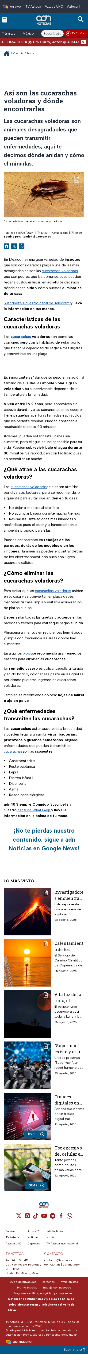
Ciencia (18, 53)
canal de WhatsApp (34, 810)
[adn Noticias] (44, 20)
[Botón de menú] (4, 19)
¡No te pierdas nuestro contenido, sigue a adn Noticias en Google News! (44, 839)
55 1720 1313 (52, 1264)
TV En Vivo (79, 33)
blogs (27, 653)
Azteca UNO (54, 6)
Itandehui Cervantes (36, 236)
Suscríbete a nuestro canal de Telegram (37, 303)
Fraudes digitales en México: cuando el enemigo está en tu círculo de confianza (68, 1099)
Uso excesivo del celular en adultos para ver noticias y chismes (68, 1151)
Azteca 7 (73, 6)
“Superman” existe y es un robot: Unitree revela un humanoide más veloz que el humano (68, 1048)
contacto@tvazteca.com (60, 1260)
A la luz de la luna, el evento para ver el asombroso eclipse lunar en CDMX (68, 997)
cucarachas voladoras (60, 271)
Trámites (8, 33)
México (28, 33)
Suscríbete (52, 33)
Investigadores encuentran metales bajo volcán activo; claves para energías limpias (69, 895)
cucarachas (13, 751)
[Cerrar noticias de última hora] (83, 42)
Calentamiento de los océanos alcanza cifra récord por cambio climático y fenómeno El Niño (69, 946)
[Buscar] (81, 19)
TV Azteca (33, 6)
